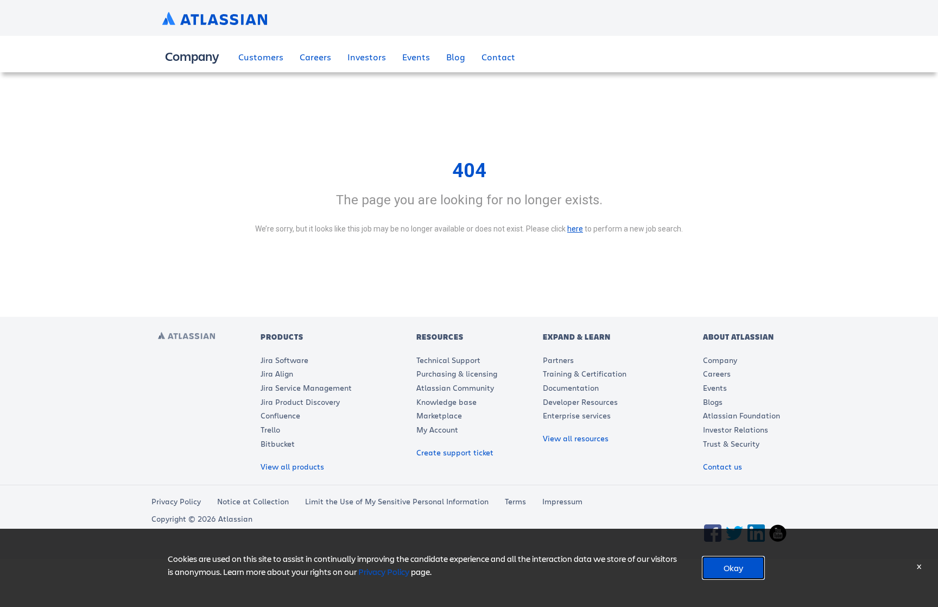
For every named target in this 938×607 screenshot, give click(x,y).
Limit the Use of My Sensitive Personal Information (397, 501)
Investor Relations (735, 429)
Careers (315, 56)
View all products (292, 466)
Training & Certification (584, 373)
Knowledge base (446, 402)
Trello (270, 429)
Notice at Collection (253, 501)
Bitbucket (278, 444)
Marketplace (439, 415)
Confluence (280, 415)
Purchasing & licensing (456, 373)
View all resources (576, 438)
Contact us (722, 466)
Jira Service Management (306, 388)
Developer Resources (580, 402)
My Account (437, 429)
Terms (515, 501)
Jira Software (284, 360)
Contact (498, 56)
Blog (455, 56)
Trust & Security (731, 444)
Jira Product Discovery (300, 402)
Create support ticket (454, 452)
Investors (366, 56)
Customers (260, 56)
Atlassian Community (455, 388)
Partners (558, 360)
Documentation (571, 388)
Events (416, 56)
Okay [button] (733, 567)
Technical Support (448, 360)
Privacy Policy (176, 501)
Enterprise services (577, 415)
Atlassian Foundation (741, 415)
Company (720, 360)
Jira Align (277, 373)
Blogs (712, 402)
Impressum (562, 501)
